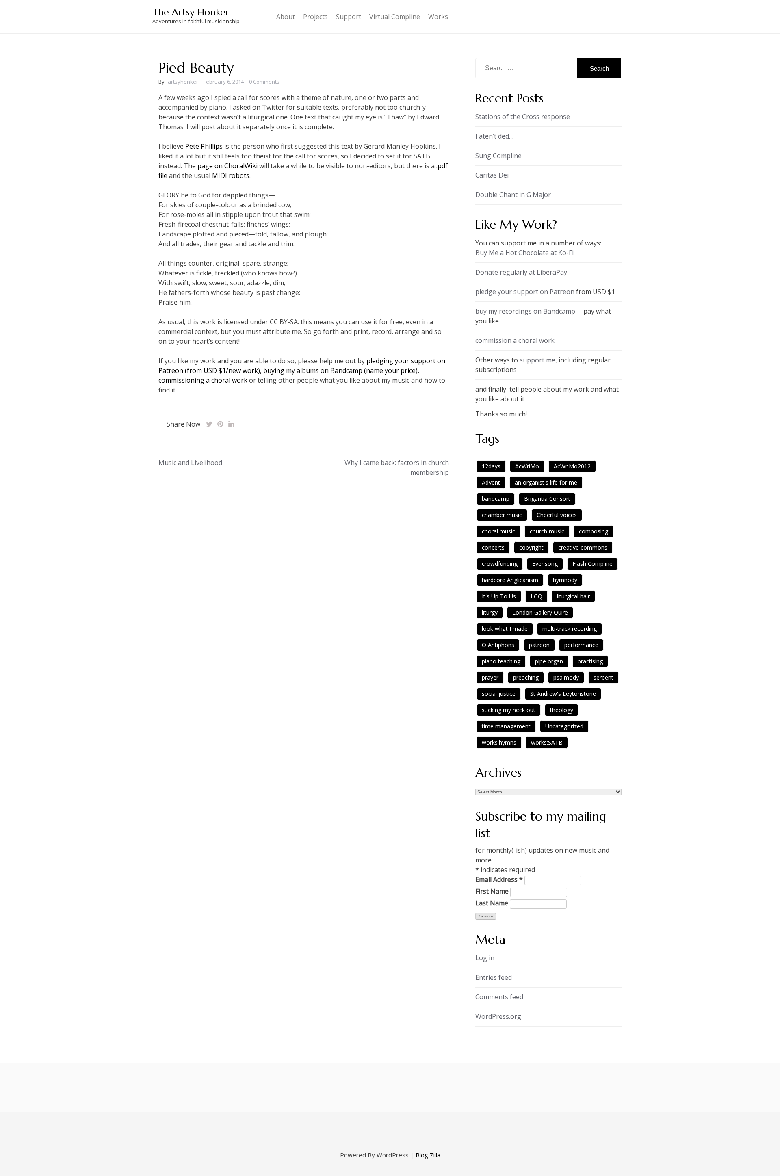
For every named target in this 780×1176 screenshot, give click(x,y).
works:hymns (499, 742)
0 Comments (264, 81)
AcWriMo (527, 466)
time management (506, 726)
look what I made (505, 628)
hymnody (565, 580)
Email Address (499, 879)
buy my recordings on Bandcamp (525, 311)
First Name (492, 891)
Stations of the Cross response (522, 116)
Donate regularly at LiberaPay (521, 272)
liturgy (490, 612)
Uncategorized (564, 726)
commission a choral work (515, 340)
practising (590, 661)
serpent (603, 677)
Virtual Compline (394, 16)
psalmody (566, 677)
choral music (498, 531)
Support (348, 16)
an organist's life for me (546, 482)
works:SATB (547, 742)
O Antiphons (498, 645)
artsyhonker (183, 81)
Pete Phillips (204, 146)
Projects (315, 16)
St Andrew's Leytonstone (563, 693)
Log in (484, 957)
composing (593, 531)
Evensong (545, 563)
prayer (490, 677)
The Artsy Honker (191, 12)
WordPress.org (498, 1016)
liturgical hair (573, 596)
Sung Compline (498, 155)
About (285, 16)
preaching (526, 677)
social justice (499, 693)
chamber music (502, 515)
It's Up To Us (499, 596)
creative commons (582, 547)
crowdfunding (500, 563)
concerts (493, 547)
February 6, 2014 (224, 81)
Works (438, 16)
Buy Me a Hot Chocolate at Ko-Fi (524, 252)
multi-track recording (569, 628)
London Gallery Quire (540, 612)
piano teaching (501, 661)
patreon (539, 645)
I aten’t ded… (494, 136)
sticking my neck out (508, 710)
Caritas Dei (492, 175)
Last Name (491, 903)
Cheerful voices (557, 515)
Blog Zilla (428, 1155)
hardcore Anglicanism (510, 580)
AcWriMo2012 (572, 466)
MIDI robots (230, 175)
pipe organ (549, 661)
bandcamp (495, 498)
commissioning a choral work (202, 380)
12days (491, 466)
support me (537, 359)
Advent (491, 482)
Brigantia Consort (547, 498)
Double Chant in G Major (513, 194)
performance (581, 645)
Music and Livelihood (190, 462)
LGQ (536, 596)
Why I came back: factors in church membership (396, 467)
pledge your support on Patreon (524, 291)
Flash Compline (592, 563)
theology (561, 710)
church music (547, 531)
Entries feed (493, 977)
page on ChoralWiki (228, 165)
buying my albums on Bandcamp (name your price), (341, 370)
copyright (531, 547)
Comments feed (499, 996)
